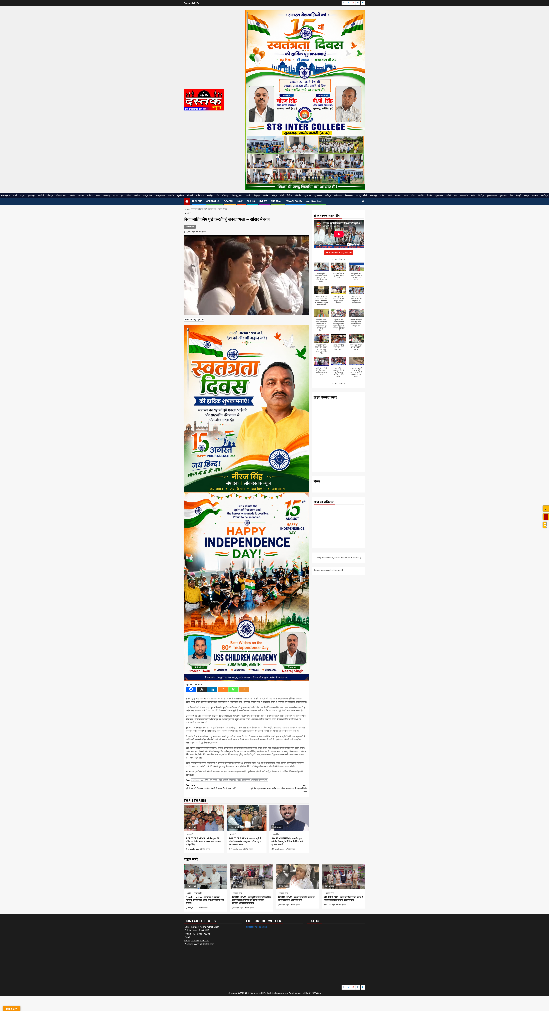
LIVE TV (263, 201)
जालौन (265, 195)
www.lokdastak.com (204, 944)
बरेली (365, 195)
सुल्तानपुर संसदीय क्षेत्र (259, 780)
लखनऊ (535, 195)
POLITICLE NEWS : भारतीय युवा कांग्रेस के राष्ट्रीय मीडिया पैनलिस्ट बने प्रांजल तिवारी (287, 841)
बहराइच (397, 195)
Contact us (212, 201)
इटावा (115, 195)
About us (197, 201)
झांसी (282, 195)
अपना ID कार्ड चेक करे (314, 201)
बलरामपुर (373, 195)
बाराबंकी (420, 195)
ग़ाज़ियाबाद (200, 195)
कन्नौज (137, 195)
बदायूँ (358, 195)
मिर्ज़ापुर (481, 195)
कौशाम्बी (190, 195)
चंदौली (248, 195)
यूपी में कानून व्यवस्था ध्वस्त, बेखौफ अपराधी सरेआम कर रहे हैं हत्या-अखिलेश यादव (278, 788)
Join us (251, 201)
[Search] (544, 525)
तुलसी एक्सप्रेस (229, 780)
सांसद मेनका (246, 780)
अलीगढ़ (90, 195)
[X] (202, 689)
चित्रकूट (256, 195)
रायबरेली (41, 195)
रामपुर (526, 195)
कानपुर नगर (160, 195)
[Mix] (223, 689)
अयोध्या (81, 195)
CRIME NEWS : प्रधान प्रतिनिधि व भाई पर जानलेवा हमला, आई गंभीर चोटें (296, 899)
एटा (122, 195)
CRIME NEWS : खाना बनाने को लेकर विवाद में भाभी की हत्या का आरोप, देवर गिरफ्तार (343, 899)
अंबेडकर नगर (61, 195)
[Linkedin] (212, 689)
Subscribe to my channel (340, 252)
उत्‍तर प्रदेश (5, 195)
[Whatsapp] (233, 689)
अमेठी (15, 195)
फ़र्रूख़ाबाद (338, 195)
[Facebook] (191, 689)
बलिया (382, 195)
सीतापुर (50, 195)
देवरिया (289, 195)
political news (197, 780)
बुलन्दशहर (439, 195)
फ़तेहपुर (328, 195)
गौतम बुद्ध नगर (237, 195)
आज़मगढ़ (106, 195)
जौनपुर (274, 195)
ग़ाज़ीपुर (210, 195)
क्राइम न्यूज (237, 893)
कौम (206, 780)
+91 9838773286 (201, 933)
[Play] (546, 517)
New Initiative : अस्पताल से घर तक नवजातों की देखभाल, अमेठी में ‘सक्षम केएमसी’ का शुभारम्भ (205, 900)
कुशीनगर (180, 195)
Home (240, 201)
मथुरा (22, 195)
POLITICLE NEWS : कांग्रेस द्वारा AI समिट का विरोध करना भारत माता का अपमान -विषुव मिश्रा (203, 841)
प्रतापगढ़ (308, 195)
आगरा (98, 195)
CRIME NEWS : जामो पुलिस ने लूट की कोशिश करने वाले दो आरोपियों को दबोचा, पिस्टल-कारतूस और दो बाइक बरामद (251, 900)
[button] (342, 259)
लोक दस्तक (202, 232)
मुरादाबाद (503, 195)
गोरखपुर (225, 195)
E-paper (228, 201)
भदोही (448, 195)
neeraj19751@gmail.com (196, 940)
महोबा (473, 195)
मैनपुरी (518, 195)
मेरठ (511, 195)
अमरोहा (72, 195)
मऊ (455, 195)
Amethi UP (204, 930)
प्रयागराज (318, 195)
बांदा (412, 195)
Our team (276, 201)
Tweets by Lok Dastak (256, 927)
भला (238, 780)
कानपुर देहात (147, 195)
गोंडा (217, 195)
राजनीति (188, 213)
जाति (220, 780)
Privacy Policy (294, 201)
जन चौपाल (213, 780)
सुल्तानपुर (31, 195)
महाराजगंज (464, 195)
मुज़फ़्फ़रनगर (492, 195)
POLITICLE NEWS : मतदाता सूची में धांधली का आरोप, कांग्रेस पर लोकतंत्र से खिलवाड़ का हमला (245, 841)
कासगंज (171, 195)
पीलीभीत (298, 195)
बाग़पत (406, 195)
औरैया (129, 195)
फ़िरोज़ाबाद (349, 195)
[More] (244, 689)
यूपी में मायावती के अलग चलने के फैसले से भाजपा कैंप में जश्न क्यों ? (211, 787)
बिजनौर (429, 195)
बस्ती (390, 195)
